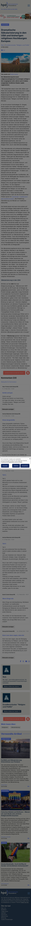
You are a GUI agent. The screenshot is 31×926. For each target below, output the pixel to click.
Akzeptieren (25, 465)
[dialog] (15, 463)
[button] (29, 6)
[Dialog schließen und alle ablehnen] (30, 458)
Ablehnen (16, 465)
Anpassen (5, 465)
